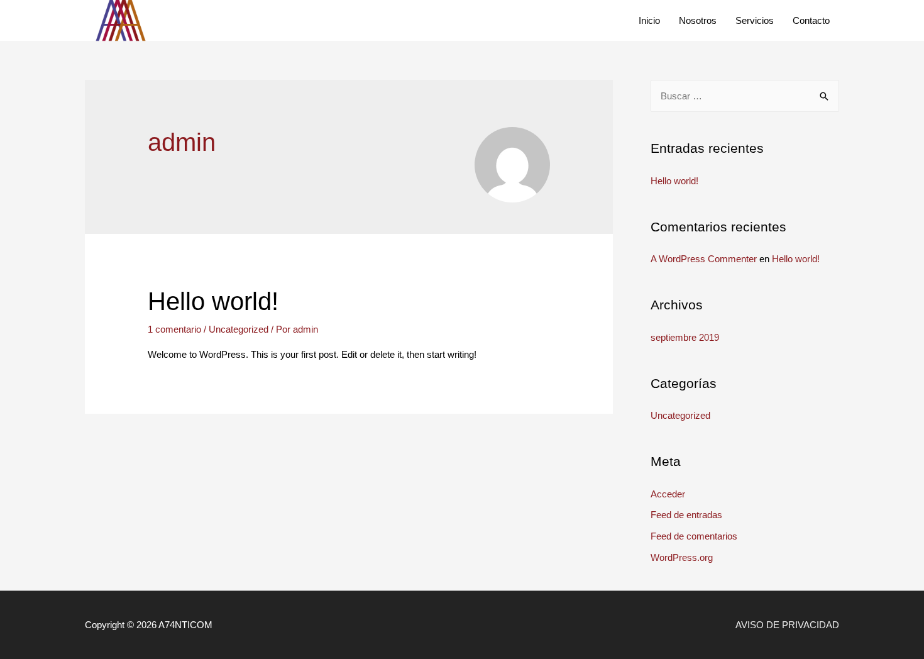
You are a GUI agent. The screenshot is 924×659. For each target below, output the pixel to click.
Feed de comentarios (694, 536)
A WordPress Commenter (704, 258)
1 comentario (174, 329)
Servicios (754, 20)
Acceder (668, 494)
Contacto (811, 20)
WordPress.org (682, 557)
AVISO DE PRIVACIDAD (787, 624)
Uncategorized (238, 329)
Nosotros (698, 20)
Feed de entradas (686, 514)
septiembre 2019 (685, 337)
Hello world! (213, 301)
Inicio (649, 20)
